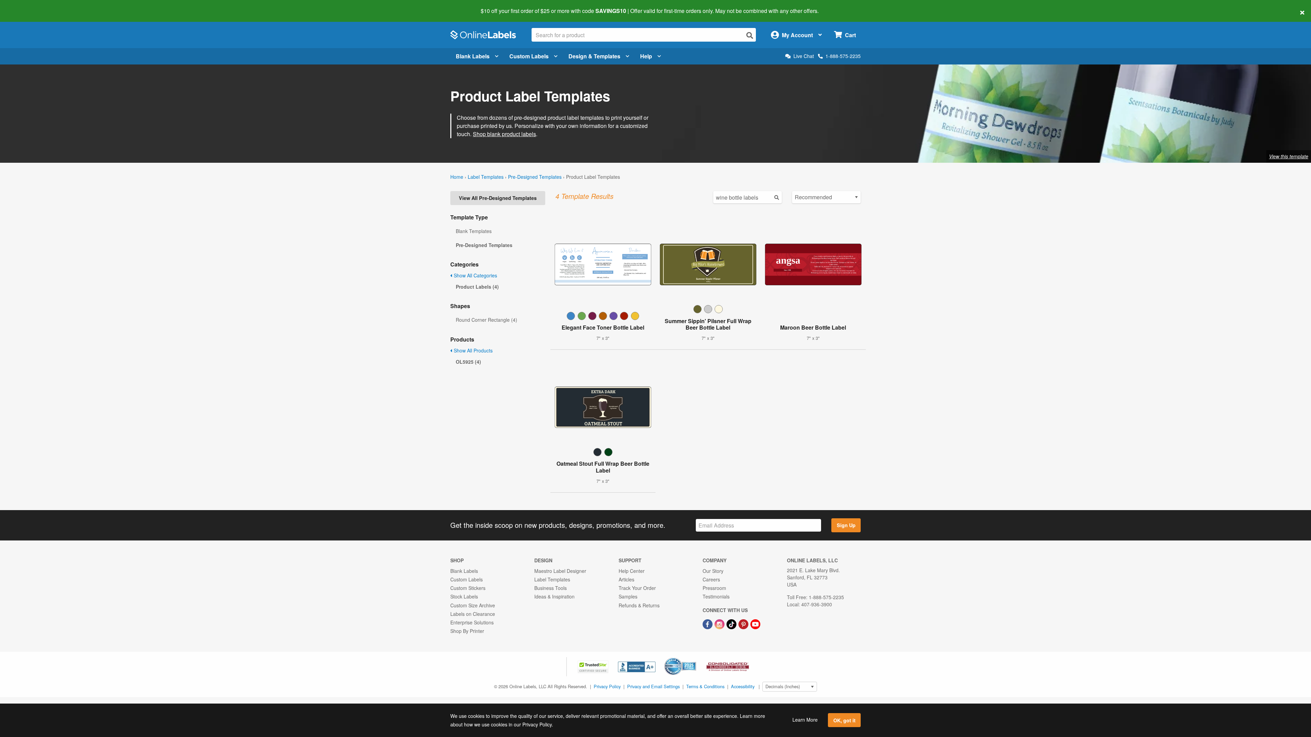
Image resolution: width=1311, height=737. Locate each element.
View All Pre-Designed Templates (498, 197)
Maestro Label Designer (560, 570)
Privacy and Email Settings (653, 686)
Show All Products (472, 350)
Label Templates (486, 176)
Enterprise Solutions (472, 622)
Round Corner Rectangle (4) (486, 319)
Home (456, 176)
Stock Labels (464, 596)
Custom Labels (529, 56)
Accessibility (743, 686)
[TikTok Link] (732, 623)
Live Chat (803, 56)
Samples (628, 596)
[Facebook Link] (708, 623)
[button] (594, 666)
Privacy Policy (607, 686)
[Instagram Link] (720, 623)
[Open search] (750, 35)
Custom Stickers (467, 587)
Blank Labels (473, 56)
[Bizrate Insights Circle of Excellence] (694, 658)
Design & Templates (594, 56)
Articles (626, 579)
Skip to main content (25, 6)
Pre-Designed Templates (535, 176)
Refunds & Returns (639, 605)
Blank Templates (474, 231)
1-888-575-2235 (843, 56)
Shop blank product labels (504, 134)
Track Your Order (637, 587)
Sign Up (846, 525)
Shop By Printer (467, 630)
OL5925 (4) (468, 361)
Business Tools (550, 587)
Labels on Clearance (472, 613)
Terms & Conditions (705, 686)
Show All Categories (474, 275)
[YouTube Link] (755, 623)
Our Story (713, 570)
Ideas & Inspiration (554, 596)
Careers (711, 579)
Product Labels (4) (477, 286)
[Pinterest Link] (744, 623)
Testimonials (716, 596)
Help (646, 56)
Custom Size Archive (472, 605)
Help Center (632, 570)
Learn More (805, 719)
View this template (1288, 156)
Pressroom (714, 587)
